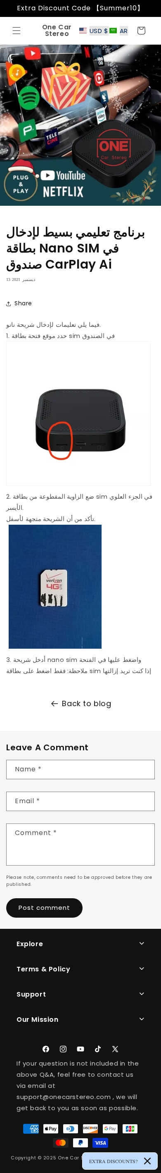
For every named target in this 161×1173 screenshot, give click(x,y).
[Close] (147, 1161)
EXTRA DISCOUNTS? (113, 1161)
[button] (16, 30)
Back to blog (86, 703)
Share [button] (23, 303)
